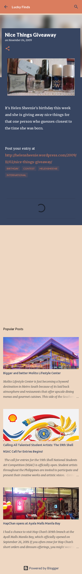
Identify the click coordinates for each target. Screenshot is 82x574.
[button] (7, 49)
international (16, 175)
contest (29, 168)
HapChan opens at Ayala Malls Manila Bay (31, 523)
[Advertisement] (41, 272)
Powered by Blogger (43, 568)
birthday (13, 168)
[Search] (76, 7)
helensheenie (49, 168)
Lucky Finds (21, 7)
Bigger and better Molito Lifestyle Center (32, 373)
